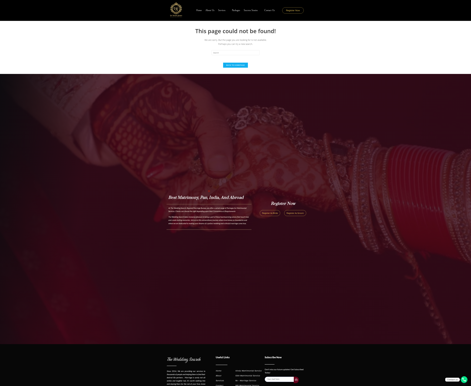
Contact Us (269, 10)
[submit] (296, 380)
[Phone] (464, 379)
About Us (209, 10)
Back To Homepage (235, 65)
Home (199, 10)
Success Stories (251, 10)
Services (221, 10)
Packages (236, 10)
